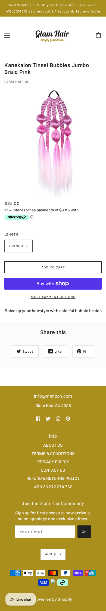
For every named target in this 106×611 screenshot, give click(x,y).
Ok (84, 531)
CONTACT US (53, 470)
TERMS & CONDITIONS (53, 453)
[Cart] (99, 35)
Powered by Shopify (53, 599)
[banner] (52, 35)
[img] (38, 418)
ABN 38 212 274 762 (53, 486)
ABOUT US (53, 445)
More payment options (53, 297)
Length (11, 234)
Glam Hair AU (17, 82)
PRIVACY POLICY (53, 461)
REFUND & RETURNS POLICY (53, 478)
